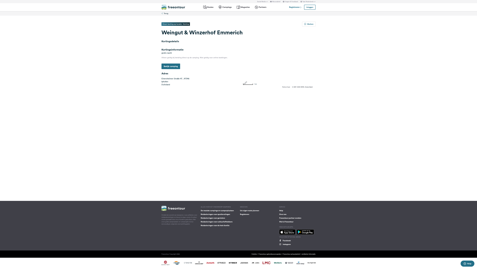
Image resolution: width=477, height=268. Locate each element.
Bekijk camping (171, 66)
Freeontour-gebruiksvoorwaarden (270, 254)
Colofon (254, 254)
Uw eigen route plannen (249, 210)
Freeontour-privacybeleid (291, 254)
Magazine (245, 7)
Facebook (287, 240)
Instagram (287, 244)
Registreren (294, 7)
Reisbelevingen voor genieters (213, 218)
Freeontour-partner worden (290, 218)
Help (281, 210)
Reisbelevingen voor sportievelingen (215, 214)
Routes (210, 7)
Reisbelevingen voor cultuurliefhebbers (216, 221)
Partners (262, 7)
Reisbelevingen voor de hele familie (215, 225)
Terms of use (286, 87)
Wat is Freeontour (286, 221)
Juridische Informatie (308, 254)
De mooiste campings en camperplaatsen (217, 210)
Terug (166, 13)
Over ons (282, 214)
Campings (227, 7)
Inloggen (309, 7)
